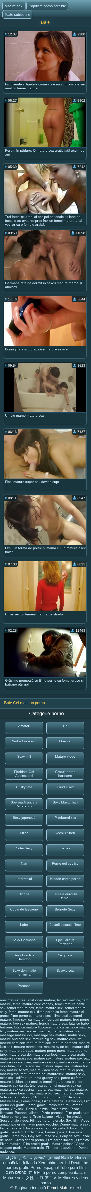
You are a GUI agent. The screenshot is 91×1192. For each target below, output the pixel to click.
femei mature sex (20, 1008)
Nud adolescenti (24, 741)
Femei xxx (74, 1101)
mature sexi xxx (45, 1062)
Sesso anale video (14, 1120)
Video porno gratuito (15, 1116)
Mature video (65, 756)
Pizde (24, 833)
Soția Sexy (24, 848)
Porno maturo (58, 1105)
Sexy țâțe (65, 955)
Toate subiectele (17, 14)
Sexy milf (24, 756)
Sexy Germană (24, 940)
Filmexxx (83, 1140)
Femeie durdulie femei (65, 896)
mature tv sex (17, 1070)
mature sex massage (16, 1058)
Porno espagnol (45, 1167)
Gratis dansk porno (29, 1140)
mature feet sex (39, 1043)
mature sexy (68, 1062)
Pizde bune (72, 1097)
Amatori (24, 726)
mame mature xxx (65, 1031)
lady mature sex (12, 1031)
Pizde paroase (52, 1113)
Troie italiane (43, 1116)
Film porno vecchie (43, 1124)
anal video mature (41, 1000)
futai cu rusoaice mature (71, 1027)
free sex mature (25, 1023)
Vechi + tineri (65, 833)
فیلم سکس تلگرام (21, 1158)
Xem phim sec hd (54, 1162)
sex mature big (41, 1093)
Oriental (65, 741)
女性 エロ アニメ (41, 1177)
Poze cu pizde (37, 1109)
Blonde (24, 894)
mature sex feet (45, 1054)
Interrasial (24, 879)
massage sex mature (50, 1035)
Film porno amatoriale (47, 1120)
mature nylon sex (57, 1047)
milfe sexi (7, 1078)
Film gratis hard (78, 1113)
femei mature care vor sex (33, 1004)
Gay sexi (17, 1109)
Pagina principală (31, 1187)
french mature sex (53, 1023)
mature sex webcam (15, 1062)
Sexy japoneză (24, 818)
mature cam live (69, 1039)
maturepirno (9, 1074)
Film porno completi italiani (61, 1172)
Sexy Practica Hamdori (24, 957)
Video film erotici (68, 1116)
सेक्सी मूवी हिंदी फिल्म (53, 1158)
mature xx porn (71, 1070)
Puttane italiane (27, 1113)
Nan (24, 863)
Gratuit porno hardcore (65, 774)
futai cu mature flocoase (32, 1027)
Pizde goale (34, 1132)
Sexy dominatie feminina (24, 972)
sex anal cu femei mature (44, 1082)
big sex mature (68, 1000)
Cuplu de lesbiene (24, 909)
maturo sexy (75, 1074)
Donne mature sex (74, 1124)
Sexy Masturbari (65, 802)
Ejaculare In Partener (65, 942)
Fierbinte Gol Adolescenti (24, 774)
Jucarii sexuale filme (65, 925)
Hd (65, 726)
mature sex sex (77, 1058)
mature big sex (44, 1039)
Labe (24, 925)
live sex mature (38, 1031)
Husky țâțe (24, 787)
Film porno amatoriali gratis (44, 1128)
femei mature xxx (22, 1012)
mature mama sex (28, 1047)
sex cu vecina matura (29, 1089)
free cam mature (58, 1019)
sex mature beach (14, 1093)
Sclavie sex (65, 970)
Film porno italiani (60, 1140)
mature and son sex (15, 1039)
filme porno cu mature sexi (31, 1016)
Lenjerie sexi (70, 1136)
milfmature (24, 1078)
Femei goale (30, 1101)
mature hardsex (65, 1043)
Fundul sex (65, 787)
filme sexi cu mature (28, 1019)
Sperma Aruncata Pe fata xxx (24, 804)
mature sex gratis (72, 1054)
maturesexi (55, 1074)
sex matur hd (58, 1089)
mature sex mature (48, 1058)
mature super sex (55, 1066)
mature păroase (21, 1050)
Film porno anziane (61, 1148)
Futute (55, 1097)
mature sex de (20, 1054)
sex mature (78, 1089)
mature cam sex (12, 1043)
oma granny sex (46, 1078)
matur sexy (76, 1035)
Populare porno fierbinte (47, 6)
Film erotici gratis (36, 1144)
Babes (65, 848)
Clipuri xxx (41, 1097)
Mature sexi (14, 6)
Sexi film (72, 1120)
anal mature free (12, 1000)
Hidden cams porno (65, 879)
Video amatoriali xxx (15, 1097)
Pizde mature (10, 1144)
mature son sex (29, 1066)
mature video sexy (44, 1070)
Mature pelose (62, 1144)
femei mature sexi (49, 1008)
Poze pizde (60, 1109)
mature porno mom (50, 1050)
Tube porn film (73, 1167)
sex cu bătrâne (24, 1085)
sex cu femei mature (53, 1085)
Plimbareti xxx (65, 818)
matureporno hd (33, 1074)
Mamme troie (34, 1148)
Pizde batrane (53, 1101)
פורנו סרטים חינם (21, 1172)
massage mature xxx (16, 1035)
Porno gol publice (65, 863)
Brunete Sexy (65, 909)
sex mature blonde (68, 1093)
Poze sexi (50, 1136)
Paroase (24, 986)
